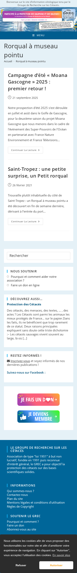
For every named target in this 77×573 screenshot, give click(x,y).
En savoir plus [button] (61, 555)
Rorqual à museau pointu (31, 61)
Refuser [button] (21, 565)
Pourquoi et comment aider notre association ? (31, 279)
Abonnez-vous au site (21, 529)
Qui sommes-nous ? (20, 491)
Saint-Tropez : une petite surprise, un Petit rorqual (38, 172)
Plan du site (15, 499)
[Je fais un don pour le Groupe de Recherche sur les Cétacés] (38, 399)
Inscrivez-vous (20, 361)
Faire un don (15, 525)
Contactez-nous (17, 495)
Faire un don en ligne (25, 285)
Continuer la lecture (27, 150)
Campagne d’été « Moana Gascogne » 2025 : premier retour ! (38, 82)
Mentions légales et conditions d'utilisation (36, 502)
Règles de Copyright (20, 506)
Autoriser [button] (56, 565)
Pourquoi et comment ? (23, 521)
